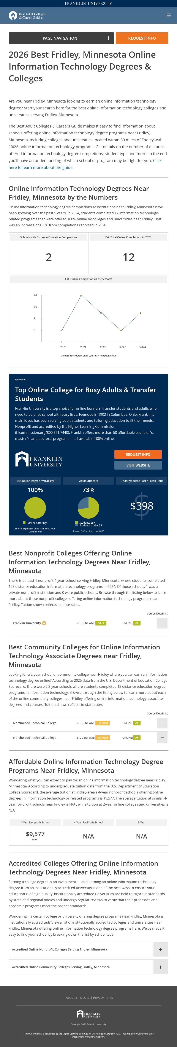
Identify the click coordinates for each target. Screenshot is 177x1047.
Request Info (138, 454)
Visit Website (138, 465)
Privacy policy (103, 998)
